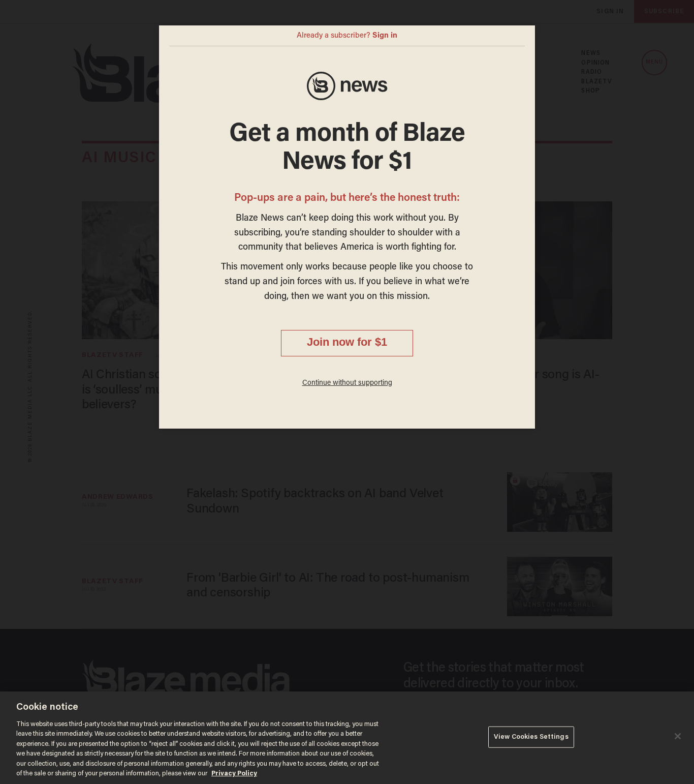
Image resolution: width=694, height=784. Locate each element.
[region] (347, 737)
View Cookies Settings (531, 737)
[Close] (678, 736)
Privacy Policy (234, 773)
